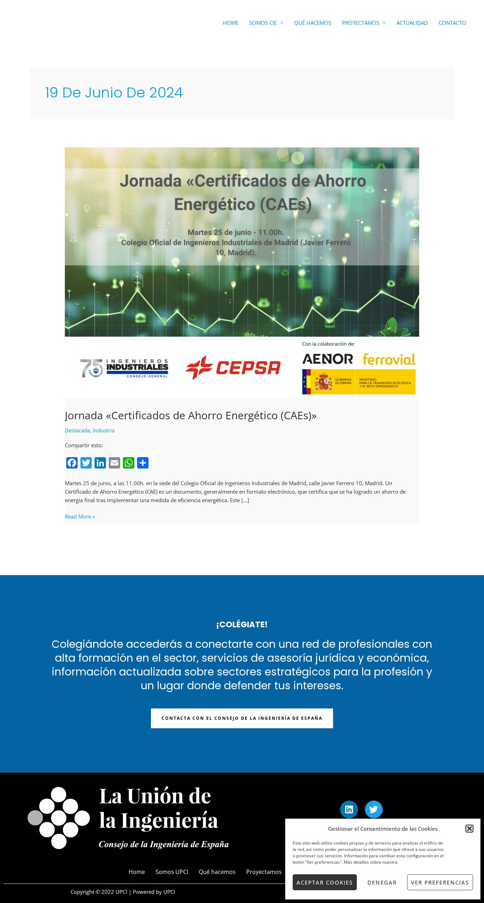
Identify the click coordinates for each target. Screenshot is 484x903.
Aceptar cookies (325, 882)
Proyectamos (360, 22)
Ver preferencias (440, 882)
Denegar (382, 882)
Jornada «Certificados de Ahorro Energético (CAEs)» (191, 415)
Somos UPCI (172, 872)
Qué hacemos (312, 22)
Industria (103, 430)
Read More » (80, 516)
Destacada (77, 430)
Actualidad (412, 22)
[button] (469, 828)
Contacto (452, 22)
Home (230, 22)
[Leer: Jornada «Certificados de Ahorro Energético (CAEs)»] (242, 272)
